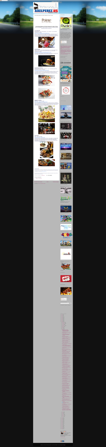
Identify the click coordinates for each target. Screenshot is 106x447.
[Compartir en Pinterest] (51, 175)
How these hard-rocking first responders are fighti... (65, 383)
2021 (62, 320)
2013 (62, 424)
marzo (63, 414)
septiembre (63, 325)
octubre (63, 324)
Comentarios (63, 42)
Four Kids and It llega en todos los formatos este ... (66, 332)
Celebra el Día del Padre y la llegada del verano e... (65, 360)
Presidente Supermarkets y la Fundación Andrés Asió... (66, 406)
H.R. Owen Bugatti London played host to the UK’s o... (66, 380)
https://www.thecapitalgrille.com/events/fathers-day (42, 33)
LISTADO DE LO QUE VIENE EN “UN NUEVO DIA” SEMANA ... (66, 366)
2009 (62, 428)
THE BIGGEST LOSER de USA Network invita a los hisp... (66, 352)
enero (63, 416)
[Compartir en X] (49, 175)
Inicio (47, 181)
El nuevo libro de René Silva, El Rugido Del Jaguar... (66, 373)
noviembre (63, 323)
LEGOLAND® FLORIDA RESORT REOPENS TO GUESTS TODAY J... (66, 410)
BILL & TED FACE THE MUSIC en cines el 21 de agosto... (66, 375)
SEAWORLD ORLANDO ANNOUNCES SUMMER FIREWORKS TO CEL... (65, 330)
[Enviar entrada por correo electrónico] (46, 175)
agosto (63, 326)
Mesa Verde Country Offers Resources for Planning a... (66, 387)
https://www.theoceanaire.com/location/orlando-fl (42, 70)
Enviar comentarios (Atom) (41, 183)
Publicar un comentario (39, 178)
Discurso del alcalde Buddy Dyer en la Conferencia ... (66, 355)
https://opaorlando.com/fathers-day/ (40, 137)
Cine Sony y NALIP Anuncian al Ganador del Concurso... (66, 357)
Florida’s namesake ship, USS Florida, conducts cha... (66, 342)
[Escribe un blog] (49, 175)
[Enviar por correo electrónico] (48, 175)
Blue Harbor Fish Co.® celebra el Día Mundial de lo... (66, 376)
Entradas (62, 41)
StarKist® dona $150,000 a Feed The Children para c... (66, 367)
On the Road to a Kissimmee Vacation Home (65, 389)
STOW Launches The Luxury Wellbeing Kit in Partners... (65, 408)
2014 (62, 423)
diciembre (63, 322)
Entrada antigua (56, 181)
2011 (62, 426)
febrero (63, 415)
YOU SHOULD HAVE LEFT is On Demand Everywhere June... (66, 399)
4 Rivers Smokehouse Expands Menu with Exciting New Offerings (65, 53)
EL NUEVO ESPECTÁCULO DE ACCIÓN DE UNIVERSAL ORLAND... (66, 335)
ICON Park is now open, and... (66, 348)
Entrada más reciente (38, 181)
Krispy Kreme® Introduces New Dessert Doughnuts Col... (66, 385)
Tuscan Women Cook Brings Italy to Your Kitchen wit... (66, 404)
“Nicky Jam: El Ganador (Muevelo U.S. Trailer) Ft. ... (66, 353)
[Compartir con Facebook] (50, 175)
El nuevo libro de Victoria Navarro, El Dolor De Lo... (66, 371)
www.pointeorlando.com (44, 171)
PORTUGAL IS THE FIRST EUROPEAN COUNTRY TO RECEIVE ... (66, 391)
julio (62, 327)
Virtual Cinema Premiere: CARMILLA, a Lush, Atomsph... (66, 338)
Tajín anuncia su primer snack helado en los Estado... (66, 340)
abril (62, 413)
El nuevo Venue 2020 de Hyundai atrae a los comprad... (66, 369)
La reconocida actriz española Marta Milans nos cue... (66, 347)
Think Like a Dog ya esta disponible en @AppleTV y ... (66, 393)
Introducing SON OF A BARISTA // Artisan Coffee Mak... (66, 378)
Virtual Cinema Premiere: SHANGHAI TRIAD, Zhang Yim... (66, 336)
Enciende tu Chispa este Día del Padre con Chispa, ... (66, 362)
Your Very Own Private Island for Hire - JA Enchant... (66, 382)
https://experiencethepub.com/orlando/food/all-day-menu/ (43, 52)
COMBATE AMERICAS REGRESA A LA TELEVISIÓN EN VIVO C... (66, 345)
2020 (62, 321)
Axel (65, 431)
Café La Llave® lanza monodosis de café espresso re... (66, 343)
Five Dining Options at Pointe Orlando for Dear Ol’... (65, 364)
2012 (62, 425)
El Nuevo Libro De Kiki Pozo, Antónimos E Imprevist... (65, 359)
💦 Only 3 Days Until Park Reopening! (65, 402)
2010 (62, 427)
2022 (62, 319)
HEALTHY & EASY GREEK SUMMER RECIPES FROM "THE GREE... (66, 397)
